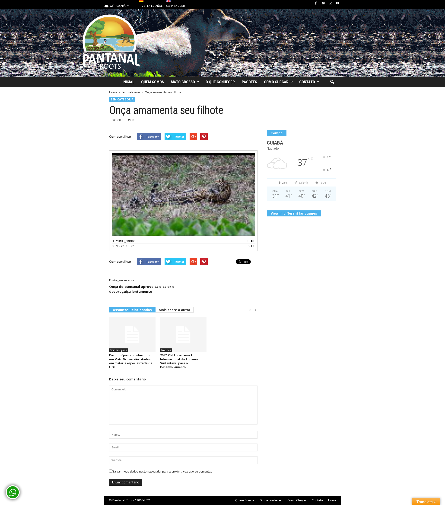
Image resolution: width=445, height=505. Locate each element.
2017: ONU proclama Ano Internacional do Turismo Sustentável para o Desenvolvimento (179, 361)
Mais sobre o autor (174, 310)
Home (332, 500)
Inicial (128, 82)
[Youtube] (337, 3)
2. (123, 246)
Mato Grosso (183, 82)
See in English (175, 5)
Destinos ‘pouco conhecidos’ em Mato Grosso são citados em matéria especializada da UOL (130, 361)
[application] (183, 194)
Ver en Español (152, 5)
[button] (332, 82)
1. (123, 241)
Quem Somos (152, 82)
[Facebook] (316, 3)
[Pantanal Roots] (222, 43)
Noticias (166, 350)
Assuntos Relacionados (132, 310)
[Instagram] (323, 3)
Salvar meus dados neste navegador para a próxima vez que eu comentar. (162, 471)
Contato (307, 82)
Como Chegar (276, 82)
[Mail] (330, 3)
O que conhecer (220, 82)
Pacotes (249, 82)
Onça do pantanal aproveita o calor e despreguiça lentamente (141, 289)
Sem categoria (122, 99)
